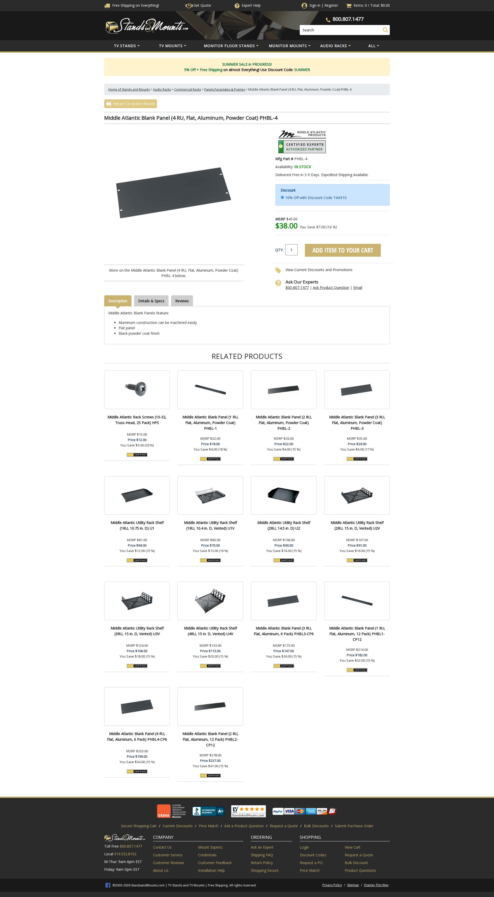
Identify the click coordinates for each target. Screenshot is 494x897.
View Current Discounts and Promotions (319, 269)
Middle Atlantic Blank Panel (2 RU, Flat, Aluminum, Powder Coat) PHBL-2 (284, 423)
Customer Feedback (215, 862)
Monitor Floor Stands (229, 45)
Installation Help (211, 870)
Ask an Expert (262, 847)
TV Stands (125, 45)
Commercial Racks (187, 89)
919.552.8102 (125, 853)
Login (304, 847)
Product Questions (360, 870)
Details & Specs (151, 300)
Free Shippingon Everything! (135, 5)
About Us (161, 870)
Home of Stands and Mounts (129, 89)
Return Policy (262, 862)
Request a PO (311, 862)
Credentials (207, 854)
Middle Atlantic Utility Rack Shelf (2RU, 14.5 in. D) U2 (283, 525)
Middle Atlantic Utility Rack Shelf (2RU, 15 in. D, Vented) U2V (357, 525)
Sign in (315, 5)
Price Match (208, 825)
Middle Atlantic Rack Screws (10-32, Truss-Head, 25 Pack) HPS (137, 420)
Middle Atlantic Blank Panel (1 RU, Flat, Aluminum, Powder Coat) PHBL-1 (210, 423)
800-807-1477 (297, 287)
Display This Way (376, 885)
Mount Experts (210, 847)
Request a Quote (284, 825)
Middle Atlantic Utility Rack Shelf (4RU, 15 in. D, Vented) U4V (210, 631)
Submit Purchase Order (354, 825)
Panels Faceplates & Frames (224, 89)
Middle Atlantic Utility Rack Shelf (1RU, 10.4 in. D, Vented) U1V (210, 525)
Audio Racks (333, 45)
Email (357, 287)
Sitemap (353, 885)
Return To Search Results (133, 103)
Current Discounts (178, 825)
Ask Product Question (331, 287)
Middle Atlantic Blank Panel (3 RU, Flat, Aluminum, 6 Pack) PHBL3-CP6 (284, 631)
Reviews (182, 300)
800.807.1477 (348, 19)
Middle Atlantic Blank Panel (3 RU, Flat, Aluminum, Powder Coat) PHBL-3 (357, 423)
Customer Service (167, 854)
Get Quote (201, 5)
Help (251, 5)
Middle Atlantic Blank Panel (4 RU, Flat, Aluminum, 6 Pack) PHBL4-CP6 (137, 736)
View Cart (352, 847)
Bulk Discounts (316, 825)
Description (117, 300)
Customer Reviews (168, 862)
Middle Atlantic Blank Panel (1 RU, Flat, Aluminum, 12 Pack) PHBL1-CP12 (357, 634)
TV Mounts (171, 45)
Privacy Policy (332, 885)
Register (331, 5)
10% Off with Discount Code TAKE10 (316, 197)
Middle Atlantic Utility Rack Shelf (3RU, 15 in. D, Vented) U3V (137, 631)
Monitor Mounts (288, 45)
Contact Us (162, 847)
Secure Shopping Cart (139, 825)
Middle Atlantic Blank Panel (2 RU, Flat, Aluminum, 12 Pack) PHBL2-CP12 (210, 739)
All (372, 45)
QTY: (279, 249)
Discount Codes (313, 854)
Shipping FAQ (262, 854)
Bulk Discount (356, 862)
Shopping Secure (265, 870)
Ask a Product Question (244, 825)
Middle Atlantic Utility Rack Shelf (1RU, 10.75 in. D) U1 (137, 525)
